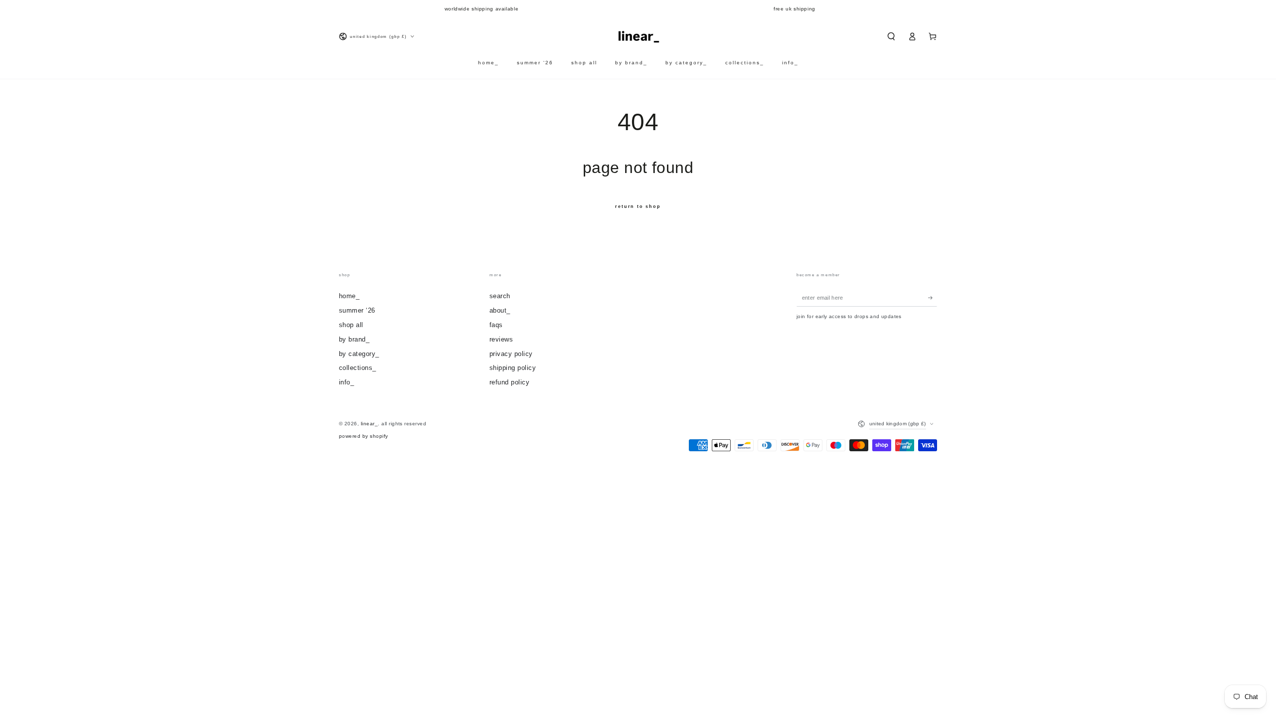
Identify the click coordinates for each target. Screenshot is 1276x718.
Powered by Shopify (363, 436)
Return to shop (637, 206)
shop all (351, 325)
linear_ (369, 423)
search (499, 296)
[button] (891, 36)
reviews (501, 339)
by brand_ (354, 339)
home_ (349, 296)
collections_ (357, 367)
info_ (346, 382)
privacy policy (511, 354)
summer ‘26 (357, 310)
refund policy (509, 382)
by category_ (359, 354)
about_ (499, 310)
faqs (496, 325)
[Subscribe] (932, 297)
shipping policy (512, 367)
